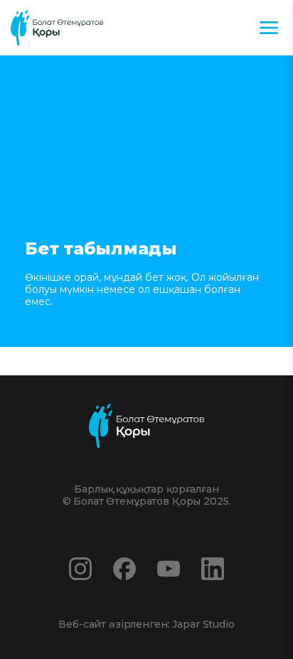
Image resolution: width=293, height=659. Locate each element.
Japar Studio (203, 624)
